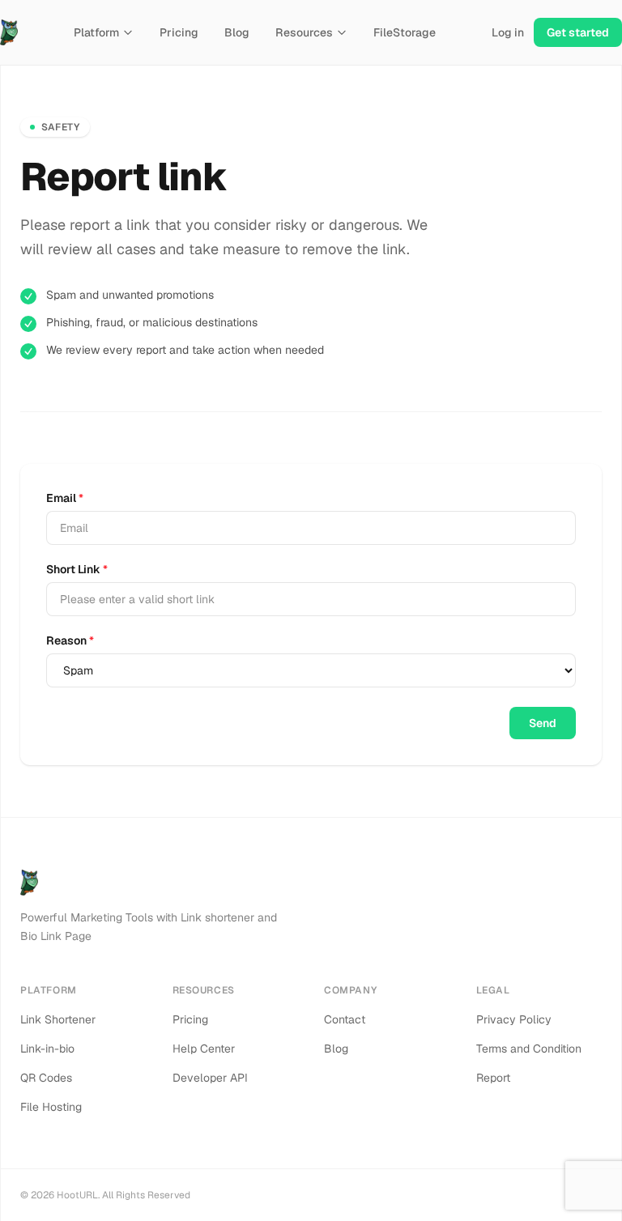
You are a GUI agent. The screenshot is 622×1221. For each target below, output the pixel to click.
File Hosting (51, 1107)
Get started (578, 32)
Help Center (204, 1048)
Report (493, 1077)
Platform (96, 32)
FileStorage (404, 32)
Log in (508, 32)
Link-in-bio (47, 1048)
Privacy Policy (514, 1019)
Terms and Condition (529, 1048)
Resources (304, 32)
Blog (236, 32)
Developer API (210, 1077)
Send (542, 723)
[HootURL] (9, 32)
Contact (344, 1019)
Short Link (77, 569)
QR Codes (46, 1077)
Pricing (179, 32)
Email (64, 498)
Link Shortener (58, 1019)
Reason (70, 640)
